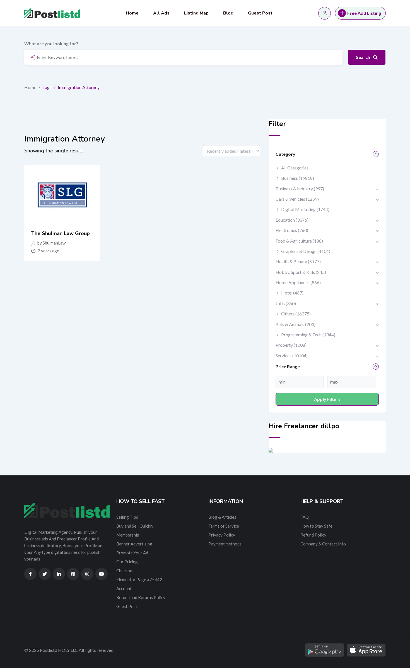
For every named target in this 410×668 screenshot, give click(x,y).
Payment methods (225, 543)
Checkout (125, 570)
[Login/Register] (324, 13)
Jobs (286, 303)
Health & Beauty (298, 261)
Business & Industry (300, 188)
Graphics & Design (305, 251)
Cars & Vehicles (297, 199)
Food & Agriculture (299, 240)
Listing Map (196, 13)
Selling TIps (127, 516)
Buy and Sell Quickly (134, 525)
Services (292, 355)
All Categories (294, 167)
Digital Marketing (305, 209)
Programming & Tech (308, 334)
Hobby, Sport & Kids (301, 272)
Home (132, 13)
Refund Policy (313, 534)
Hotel (292, 292)
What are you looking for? (51, 43)
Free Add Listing (364, 13)
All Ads (161, 13)
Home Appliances (298, 282)
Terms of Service (223, 525)
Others (296, 313)
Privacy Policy (221, 534)
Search (363, 57)
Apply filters (327, 399)
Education (292, 219)
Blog (228, 13)
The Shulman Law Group (60, 233)
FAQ (304, 516)
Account (124, 588)
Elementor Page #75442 (139, 579)
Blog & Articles (222, 516)
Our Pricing (127, 561)
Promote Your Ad (132, 552)
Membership (127, 534)
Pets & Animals (295, 324)
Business (297, 178)
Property (291, 345)
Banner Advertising (134, 543)
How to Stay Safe (316, 525)
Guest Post (260, 13)
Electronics (292, 230)
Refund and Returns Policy (140, 597)
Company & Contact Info (323, 543)
